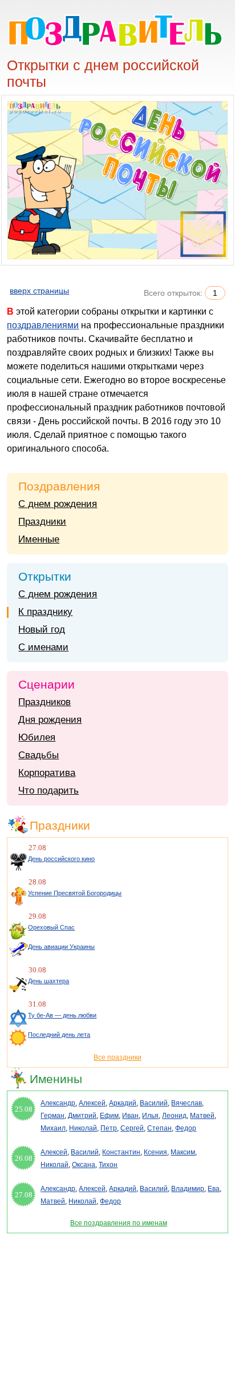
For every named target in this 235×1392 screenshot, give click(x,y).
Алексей (92, 1103)
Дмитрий (82, 1116)
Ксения (155, 1152)
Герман (52, 1116)
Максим (183, 1152)
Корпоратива (46, 772)
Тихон (108, 1165)
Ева (214, 1189)
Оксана (83, 1165)
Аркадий (122, 1103)
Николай (83, 1128)
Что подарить (48, 790)
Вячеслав (186, 1103)
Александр (57, 1103)
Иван (130, 1116)
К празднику (45, 611)
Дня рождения (50, 719)
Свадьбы (38, 755)
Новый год (41, 629)
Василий (154, 1103)
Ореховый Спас (51, 927)
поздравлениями (43, 325)
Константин (121, 1152)
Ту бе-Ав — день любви (62, 1015)
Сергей (132, 1128)
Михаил (53, 1128)
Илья (150, 1116)
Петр (108, 1128)
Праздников (44, 702)
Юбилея (36, 737)
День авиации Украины (61, 946)
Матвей (202, 1116)
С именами (43, 647)
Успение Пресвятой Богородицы (74, 893)
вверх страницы (39, 290)
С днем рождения (57, 503)
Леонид (174, 1116)
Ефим (109, 1116)
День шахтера (48, 980)
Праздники (42, 521)
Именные (38, 539)
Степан (159, 1128)
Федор (185, 1128)
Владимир (187, 1189)
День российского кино (61, 858)
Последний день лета (59, 1034)
